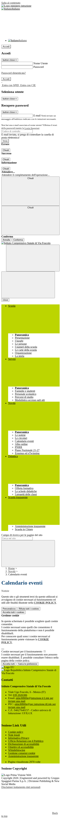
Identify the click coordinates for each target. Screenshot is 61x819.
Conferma (18, 240)
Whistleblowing (16, 750)
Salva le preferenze (27, 664)
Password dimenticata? (13, 73)
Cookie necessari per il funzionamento (22, 651)
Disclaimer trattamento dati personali (20, 787)
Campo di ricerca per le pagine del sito (21, 535)
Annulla (6, 240)
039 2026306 (20, 695)
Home (11, 568)
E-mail (36, 115)
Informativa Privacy (18, 738)
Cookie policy (15, 731)
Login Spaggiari (32, 128)
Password (38, 66)
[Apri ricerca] (33, 258)
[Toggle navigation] (28, 284)
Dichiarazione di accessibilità (23, 744)
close (5, 300)
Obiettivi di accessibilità (21, 747)
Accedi (6, 46)
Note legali (14, 735)
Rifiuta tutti (29, 608)
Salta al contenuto (10, 2)
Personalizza (9, 608)
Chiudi (6, 150)
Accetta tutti (13, 612)
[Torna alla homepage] (30, 243)
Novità (11, 571)
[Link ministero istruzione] (16, 5)
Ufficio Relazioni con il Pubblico (25, 741)
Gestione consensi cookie (21, 753)
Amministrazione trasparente (23, 756)
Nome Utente (40, 63)
